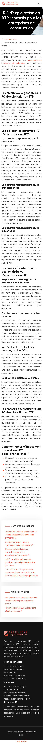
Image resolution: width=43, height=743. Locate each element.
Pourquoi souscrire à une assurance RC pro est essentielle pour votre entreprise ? (21, 534)
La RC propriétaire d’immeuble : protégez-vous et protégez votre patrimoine (20, 562)
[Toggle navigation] (38, 3)
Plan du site (22, 741)
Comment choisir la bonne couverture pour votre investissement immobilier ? (17, 552)
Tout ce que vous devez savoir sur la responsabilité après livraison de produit (21, 600)
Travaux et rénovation (10, 39)
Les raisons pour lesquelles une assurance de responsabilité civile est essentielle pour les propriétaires (21, 572)
